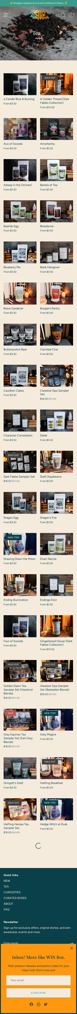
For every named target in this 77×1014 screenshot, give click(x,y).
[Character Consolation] (20, 421)
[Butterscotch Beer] (20, 335)
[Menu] (6, 15)
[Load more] (38, 846)
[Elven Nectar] (56, 544)
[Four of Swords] (20, 626)
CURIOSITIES (12, 892)
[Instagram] (38, 1004)
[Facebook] (31, 1004)
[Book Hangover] (56, 252)
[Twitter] (45, 1004)
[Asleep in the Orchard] (20, 170)
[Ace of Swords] (20, 129)
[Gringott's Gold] (20, 768)
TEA (6, 886)
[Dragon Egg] (20, 503)
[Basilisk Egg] (20, 211)
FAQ (6, 909)
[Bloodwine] (56, 211)
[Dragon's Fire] (56, 503)
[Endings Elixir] (56, 585)
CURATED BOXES (15, 898)
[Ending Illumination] (20, 585)
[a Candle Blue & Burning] (20, 84)
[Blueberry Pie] (20, 252)
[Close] (72, 948)
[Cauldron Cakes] (20, 376)
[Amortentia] (56, 129)
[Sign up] (71, 943)
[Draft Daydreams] (56, 462)
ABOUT (8, 903)
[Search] (63, 16)
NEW (7, 881)
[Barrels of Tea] (56, 170)
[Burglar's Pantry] (56, 294)
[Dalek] (56, 421)
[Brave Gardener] (20, 294)
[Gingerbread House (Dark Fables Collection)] (56, 626)
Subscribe (38, 992)
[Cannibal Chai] (56, 335)
